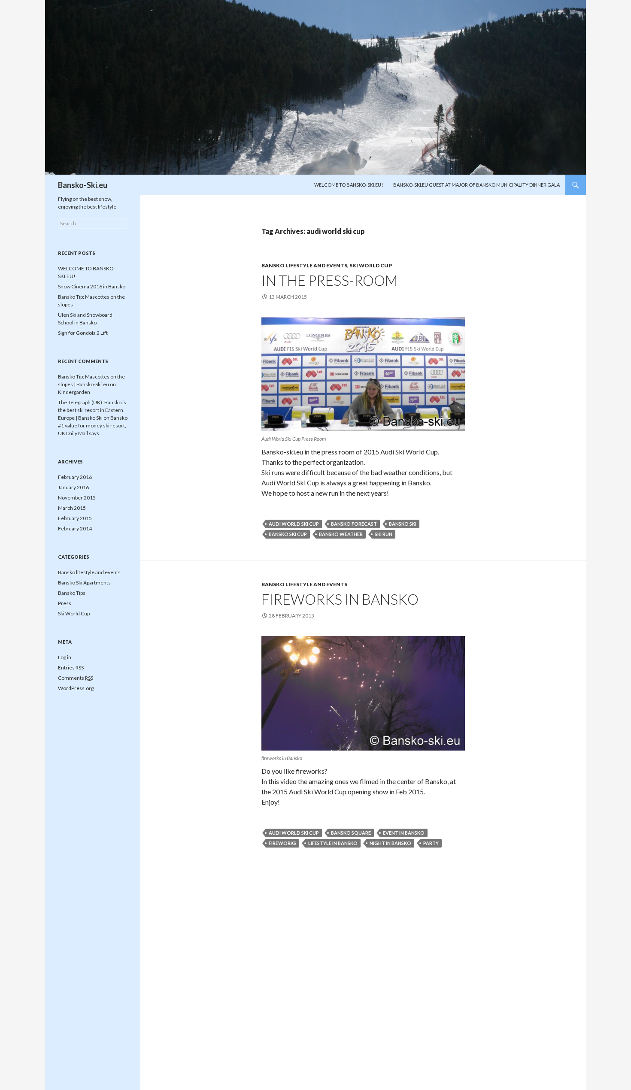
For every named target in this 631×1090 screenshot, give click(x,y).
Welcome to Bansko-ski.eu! (348, 185)
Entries (71, 667)
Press (64, 603)
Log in (64, 657)
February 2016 (75, 477)
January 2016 (73, 487)
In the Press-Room (329, 280)
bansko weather (341, 534)
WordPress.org (76, 688)
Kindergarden (74, 392)
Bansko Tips (71, 593)
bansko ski (402, 524)
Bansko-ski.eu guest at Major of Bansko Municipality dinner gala (476, 185)
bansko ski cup (288, 534)
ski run (383, 534)
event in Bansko (404, 833)
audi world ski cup (294, 524)
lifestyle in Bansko (333, 843)
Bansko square (351, 833)
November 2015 (77, 497)
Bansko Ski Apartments (84, 582)
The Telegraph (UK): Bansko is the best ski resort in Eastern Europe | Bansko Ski (92, 410)
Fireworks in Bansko (340, 599)
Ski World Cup (370, 265)
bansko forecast (354, 524)
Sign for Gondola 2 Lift (83, 333)
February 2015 (75, 518)
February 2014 (75, 528)
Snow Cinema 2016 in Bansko (91, 286)
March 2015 (72, 508)
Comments (75, 678)
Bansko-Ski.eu (82, 185)
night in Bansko (390, 843)
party (431, 843)
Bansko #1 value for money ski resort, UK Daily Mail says (92, 425)
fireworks (282, 843)
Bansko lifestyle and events (304, 265)
